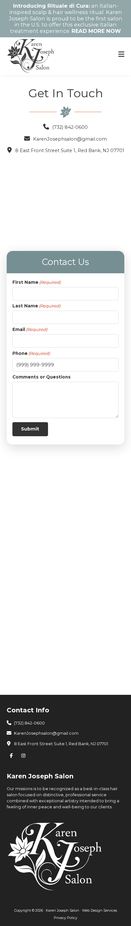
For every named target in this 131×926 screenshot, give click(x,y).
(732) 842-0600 (69, 127)
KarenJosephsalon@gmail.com (70, 139)
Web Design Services (99, 910)
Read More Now (96, 31)
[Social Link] (13, 756)
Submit (30, 429)
